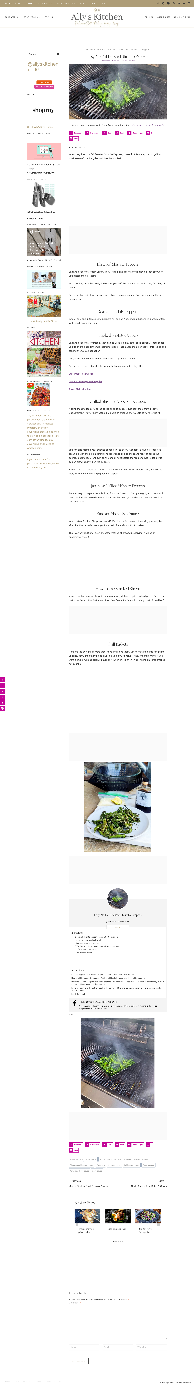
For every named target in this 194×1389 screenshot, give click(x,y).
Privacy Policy (21, 1381)
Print (117, 927)
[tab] (113, 1241)
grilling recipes (141, 1159)
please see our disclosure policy (148, 125)
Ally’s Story (45, 3)
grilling (127, 1159)
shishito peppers (131, 1165)
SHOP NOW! (34, 172)
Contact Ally (35, 1381)
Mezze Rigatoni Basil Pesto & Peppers (89, 1183)
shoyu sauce (148, 1165)
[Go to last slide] (77, 1224)
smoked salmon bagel (117, 1228)
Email (106, 1347)
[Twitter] (184, 3)
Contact (29, 3)
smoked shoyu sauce (79, 1171)
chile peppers (76, 1159)
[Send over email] (2, 691)
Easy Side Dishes (127, 61)
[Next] (158, 1224)
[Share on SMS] (2, 708)
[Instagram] (168, 3)
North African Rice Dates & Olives (149, 1183)
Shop (81, 3)
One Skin (32, 260)
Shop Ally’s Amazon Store (54, 1381)
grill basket (91, 1159)
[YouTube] (178, 3)
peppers (101, 1165)
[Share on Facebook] (2, 679)
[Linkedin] (189, 3)
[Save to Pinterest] (2, 685)
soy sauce (97, 1171)
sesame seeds (114, 1165)
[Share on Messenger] (2, 702)
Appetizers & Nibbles (110, 61)
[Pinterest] (173, 3)
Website (141, 1347)
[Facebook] (163, 3)
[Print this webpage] (2, 697)
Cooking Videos (182, 17)
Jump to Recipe (79, 147)
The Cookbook (12, 3)
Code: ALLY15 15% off (49, 260)
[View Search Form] (158, 3)
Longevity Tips (97, 3)
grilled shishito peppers (110, 1159)
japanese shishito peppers (81, 1165)
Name (73, 1347)
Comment (75, 1302)
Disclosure (8, 1381)
